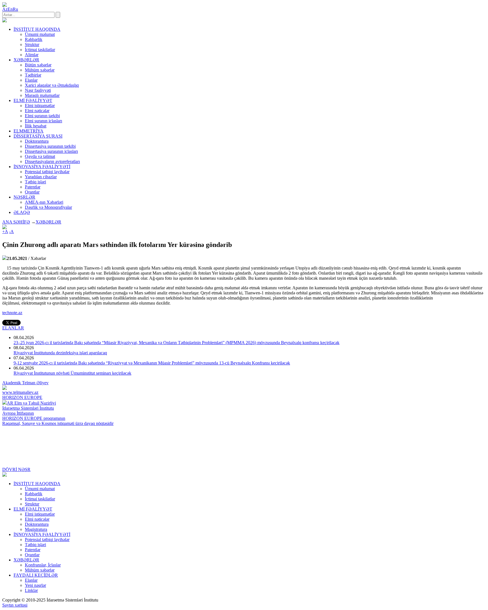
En (10, 9)
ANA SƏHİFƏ (16, 222)
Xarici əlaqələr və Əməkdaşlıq (52, 85)
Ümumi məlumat (40, 34)
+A (5, 231)
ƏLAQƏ (22, 212)
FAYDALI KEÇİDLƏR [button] (36, 575)
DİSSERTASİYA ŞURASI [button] (38, 136)
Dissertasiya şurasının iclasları (51, 151)
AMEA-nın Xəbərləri (44, 202)
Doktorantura (37, 141)
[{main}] (4, 20)
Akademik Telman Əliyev (25, 382)
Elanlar (31, 80)
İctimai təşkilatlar (40, 49)
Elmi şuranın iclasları (43, 120)
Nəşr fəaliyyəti (38, 90)
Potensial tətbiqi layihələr (47, 171)
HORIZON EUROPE (22, 397)
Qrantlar (32, 192)
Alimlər (31, 54)
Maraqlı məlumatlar (42, 95)
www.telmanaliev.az (20, 392)
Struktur (32, 44)
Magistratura (36, 529)
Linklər (31, 590)
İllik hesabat (35, 125)
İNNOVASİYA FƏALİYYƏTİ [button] (42, 166)
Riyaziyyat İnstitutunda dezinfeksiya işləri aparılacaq (60, 352)
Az (5, 9)
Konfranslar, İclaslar (43, 565)
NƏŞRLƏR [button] (24, 197)
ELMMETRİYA (28, 131)
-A (11, 231)
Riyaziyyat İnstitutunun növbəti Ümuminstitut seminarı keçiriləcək (72, 373)
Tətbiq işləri (35, 181)
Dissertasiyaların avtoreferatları (52, 161)
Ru (15, 9)
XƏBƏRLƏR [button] (26, 59)
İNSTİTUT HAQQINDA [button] (37, 29)
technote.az (12, 312)
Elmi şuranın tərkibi (42, 115)
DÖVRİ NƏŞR (16, 469)
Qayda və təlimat (40, 156)
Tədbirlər (33, 75)
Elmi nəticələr (37, 110)
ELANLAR (13, 327)
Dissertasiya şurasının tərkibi (50, 146)
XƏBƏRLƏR (48, 222)
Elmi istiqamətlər (40, 105)
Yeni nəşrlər (35, 585)
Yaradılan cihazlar (41, 176)
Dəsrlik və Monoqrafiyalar (48, 207)
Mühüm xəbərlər (40, 70)
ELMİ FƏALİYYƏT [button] (33, 100)
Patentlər (32, 186)
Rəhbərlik (33, 39)
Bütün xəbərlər (38, 64)
